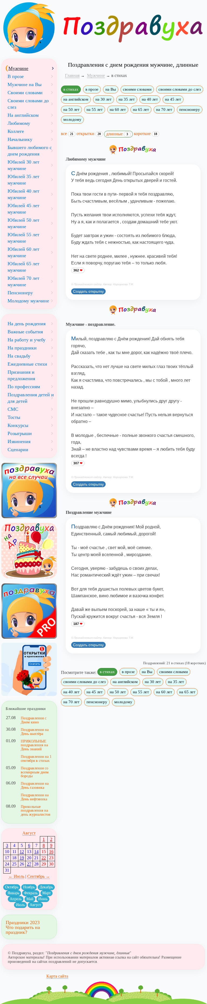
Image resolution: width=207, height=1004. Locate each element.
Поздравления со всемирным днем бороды (35, 772)
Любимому (19, 123)
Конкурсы (18, 425)
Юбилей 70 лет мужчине (23, 281)
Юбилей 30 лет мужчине (23, 165)
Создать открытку (88, 291)
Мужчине (18, 68)
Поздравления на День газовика (35, 785)
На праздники (22, 348)
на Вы (110, 89)
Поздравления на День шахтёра (35, 731)
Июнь (42, 899)
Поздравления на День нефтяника (35, 797)
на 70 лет (164, 109)
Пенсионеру (20, 292)
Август (29, 833)
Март (46, 893)
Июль (20, 905)
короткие (145, 133)
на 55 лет (95, 109)
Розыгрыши (20, 433)
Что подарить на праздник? (23, 930)
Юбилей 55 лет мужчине (23, 238)
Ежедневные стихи (27, 364)
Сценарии (18, 449)
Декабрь (46, 887)
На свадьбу (19, 356)
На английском (23, 115)
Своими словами (25, 92)
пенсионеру (189, 109)
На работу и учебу (27, 339)
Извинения (19, 441)
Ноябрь (29, 887)
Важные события (25, 331)
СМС (13, 409)
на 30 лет (103, 99)
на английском (75, 99)
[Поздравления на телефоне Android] (29, 669)
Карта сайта (57, 976)
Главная (72, 75)
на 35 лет (127, 99)
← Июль (16, 876)
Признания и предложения (21, 375)
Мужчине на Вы (25, 84)
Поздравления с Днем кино (33, 720)
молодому (72, 119)
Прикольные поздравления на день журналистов (35, 810)
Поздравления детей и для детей (31, 398)
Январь (13, 893)
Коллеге (16, 131)
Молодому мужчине (28, 300)
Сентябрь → (38, 876)
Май (29, 899)
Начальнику (20, 139)
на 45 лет (173, 99)
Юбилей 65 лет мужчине (23, 267)
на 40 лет (150, 99)
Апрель (16, 899)
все (67, 133)
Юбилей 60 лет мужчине (23, 252)
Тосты (14, 417)
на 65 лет (141, 109)
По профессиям (24, 386)
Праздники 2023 (23, 922)
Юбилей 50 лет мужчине (23, 223)
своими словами (137, 89)
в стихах (70, 89)
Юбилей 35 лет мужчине (23, 180)
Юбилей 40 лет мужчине (23, 194)
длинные (117, 134)
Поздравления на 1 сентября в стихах (36, 758)
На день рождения (27, 323)
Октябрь (11, 887)
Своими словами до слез (28, 104)
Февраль (30, 893)
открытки (89, 133)
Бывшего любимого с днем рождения (30, 151)
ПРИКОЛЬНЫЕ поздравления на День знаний (34, 745)
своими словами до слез (179, 89)
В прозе (16, 76)
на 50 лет (71, 109)
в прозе (91, 89)
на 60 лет (118, 109)
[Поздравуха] (29, 28)
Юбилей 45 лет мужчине (23, 209)
